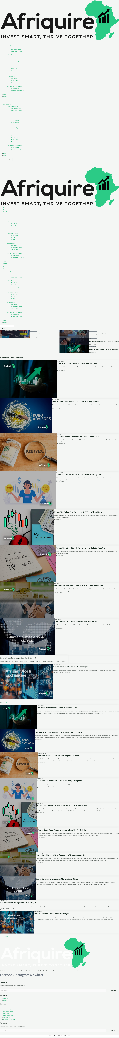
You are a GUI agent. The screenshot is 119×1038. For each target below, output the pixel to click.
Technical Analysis (15, 82)
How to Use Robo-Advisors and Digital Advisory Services (75, 401)
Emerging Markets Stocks (17, 90)
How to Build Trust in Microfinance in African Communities (78, 585)
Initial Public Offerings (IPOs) (15, 86)
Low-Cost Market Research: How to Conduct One (104, 341)
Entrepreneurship (7, 43)
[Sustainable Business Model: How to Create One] (15, 334)
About (4, 94)
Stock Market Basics (13, 47)
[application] (11, 45)
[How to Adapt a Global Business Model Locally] (74, 334)
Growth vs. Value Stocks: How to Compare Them (103, 349)
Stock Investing (7, 45)
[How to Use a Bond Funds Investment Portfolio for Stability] (28, 563)
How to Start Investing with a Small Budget (18, 658)
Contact (5, 96)
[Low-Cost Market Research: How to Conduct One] (74, 341)
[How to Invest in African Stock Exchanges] (26, 681)
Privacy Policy (67, 1035)
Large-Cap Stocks (15, 70)
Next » (6, 702)
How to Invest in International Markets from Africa (76, 621)
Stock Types (11, 54)
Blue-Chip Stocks (15, 57)
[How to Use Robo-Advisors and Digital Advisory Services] (26, 415)
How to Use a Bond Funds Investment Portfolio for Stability (80, 548)
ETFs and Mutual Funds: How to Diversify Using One (78, 474)
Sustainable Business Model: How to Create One (44, 334)
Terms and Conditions (59, 1035)
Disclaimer (51, 1035)
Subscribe (113, 990)
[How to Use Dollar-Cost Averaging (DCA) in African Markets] (27, 527)
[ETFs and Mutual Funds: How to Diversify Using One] (28, 490)
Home (4, 41)
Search (3, 328)
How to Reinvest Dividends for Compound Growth (78, 436)
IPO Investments (15, 88)
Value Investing (15, 61)
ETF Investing (14, 68)
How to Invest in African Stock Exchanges (70, 667)
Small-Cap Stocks (15, 73)
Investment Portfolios (16, 51)
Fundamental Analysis (16, 80)
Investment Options (13, 66)
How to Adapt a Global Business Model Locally (103, 334)
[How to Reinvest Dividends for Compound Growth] (28, 452)
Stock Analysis (11, 76)
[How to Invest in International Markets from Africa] (27, 636)
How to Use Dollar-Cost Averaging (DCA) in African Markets (79, 512)
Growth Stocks (15, 63)
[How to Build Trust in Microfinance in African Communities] (27, 600)
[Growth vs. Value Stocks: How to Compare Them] (74, 349)
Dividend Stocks (15, 59)
